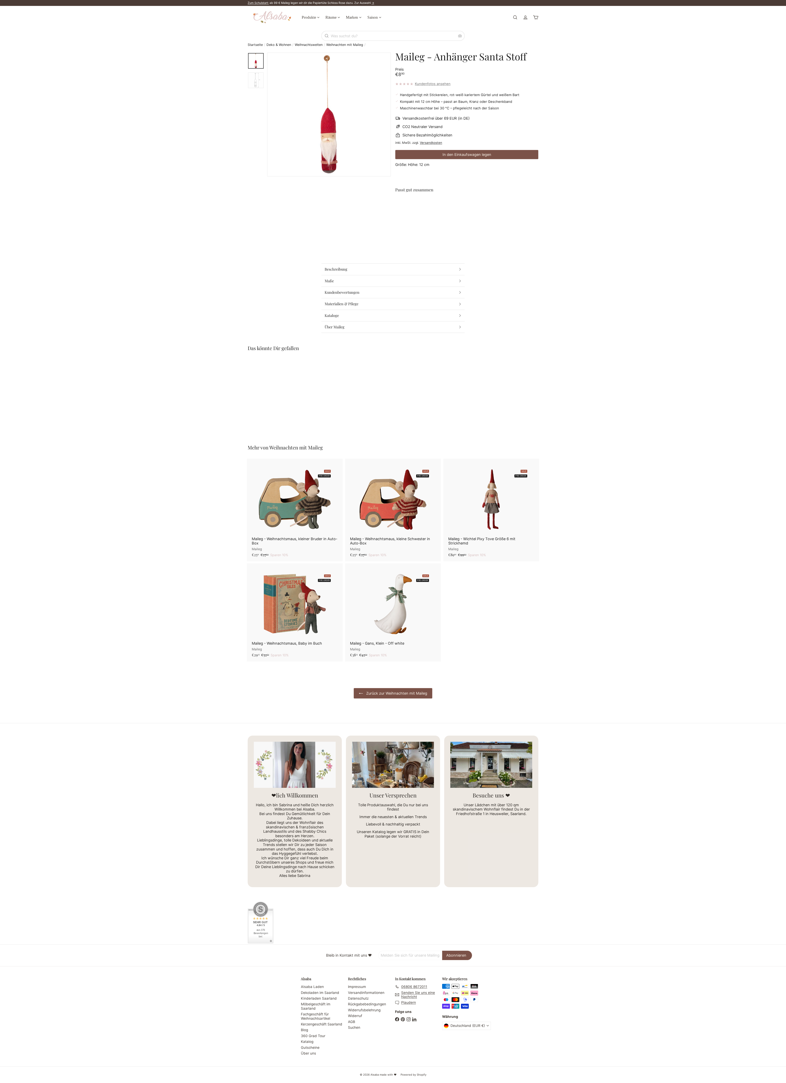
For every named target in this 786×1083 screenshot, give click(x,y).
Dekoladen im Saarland (320, 993)
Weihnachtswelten (309, 45)
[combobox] (393, 36)
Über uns (308, 1053)
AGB (351, 1022)
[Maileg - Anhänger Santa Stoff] (467, 211)
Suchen (354, 1027)
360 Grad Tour (313, 1036)
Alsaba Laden (312, 987)
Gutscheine (310, 1048)
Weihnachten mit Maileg (344, 45)
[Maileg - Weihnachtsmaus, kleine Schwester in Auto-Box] (393, 510)
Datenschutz (358, 998)
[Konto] (525, 17)
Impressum (357, 987)
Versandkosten (431, 143)
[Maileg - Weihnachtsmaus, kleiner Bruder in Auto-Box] (295, 510)
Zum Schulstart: (258, 3)
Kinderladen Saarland (319, 998)
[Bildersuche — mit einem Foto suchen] (460, 36)
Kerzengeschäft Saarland (321, 1024)
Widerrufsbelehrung (364, 1010)
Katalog (307, 1042)
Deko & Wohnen (279, 45)
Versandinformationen (366, 993)
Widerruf (355, 1016)
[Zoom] (329, 114)
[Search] (327, 36)
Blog (304, 1030)
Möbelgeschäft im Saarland (315, 1006)
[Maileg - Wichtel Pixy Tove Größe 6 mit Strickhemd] (491, 510)
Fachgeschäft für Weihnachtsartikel (315, 1016)
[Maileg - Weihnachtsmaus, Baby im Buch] (295, 612)
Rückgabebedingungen (367, 1004)
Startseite (255, 45)
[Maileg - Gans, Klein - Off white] (393, 612)
